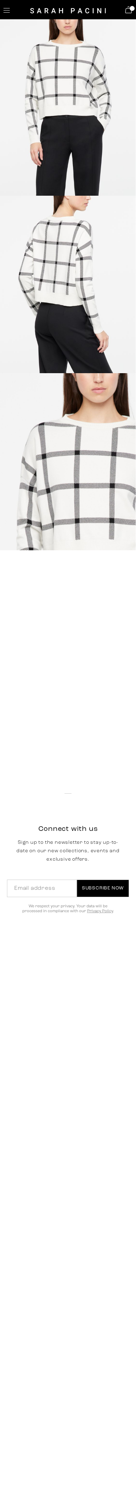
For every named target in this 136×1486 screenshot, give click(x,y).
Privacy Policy (100, 911)
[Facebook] (43, 763)
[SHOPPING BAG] (130, 10)
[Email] (90, 763)
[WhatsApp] (74, 763)
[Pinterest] (58, 763)
